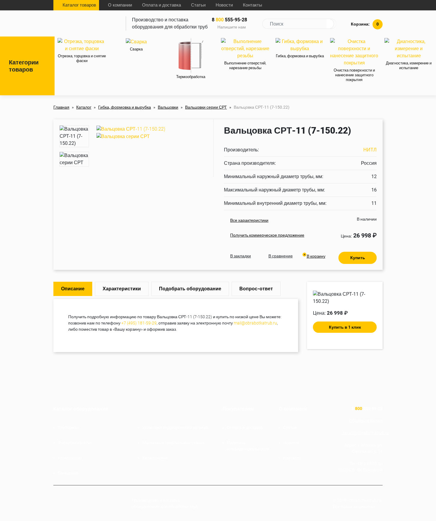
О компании (120, 5)
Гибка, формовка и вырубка (300, 56)
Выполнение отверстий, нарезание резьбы (245, 65)
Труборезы (68, 427)
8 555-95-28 (229, 20)
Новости (224, 5)
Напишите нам (231, 27)
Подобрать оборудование (190, 289)
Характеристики (122, 289)
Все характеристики (249, 220)
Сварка (136, 49)
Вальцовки (68, 473)
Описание (73, 289)
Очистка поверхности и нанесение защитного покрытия (354, 75)
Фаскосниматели (74, 442)
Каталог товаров (79, 5)
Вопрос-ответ (256, 289)
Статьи (198, 5)
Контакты (252, 5)
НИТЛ (370, 150)
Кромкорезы (70, 457)
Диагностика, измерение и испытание (409, 65)
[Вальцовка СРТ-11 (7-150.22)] (130, 129)
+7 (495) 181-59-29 (139, 323)
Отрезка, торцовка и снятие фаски (82, 58)
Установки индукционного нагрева (175, 427)
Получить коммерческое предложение (267, 235)
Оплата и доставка (161, 5)
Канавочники (154, 457)
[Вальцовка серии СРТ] (123, 136)
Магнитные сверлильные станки (173, 442)
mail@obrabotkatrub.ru (255, 323)
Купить (357, 257)
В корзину (316, 256)
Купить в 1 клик (345, 327)
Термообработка (190, 77)
